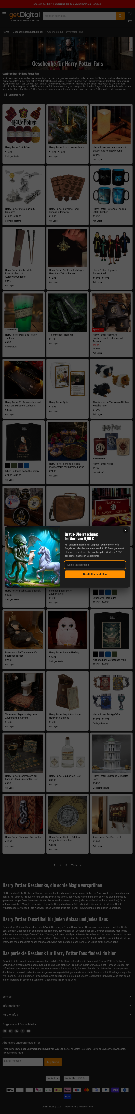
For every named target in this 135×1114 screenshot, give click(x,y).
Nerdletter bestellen (95, 574)
